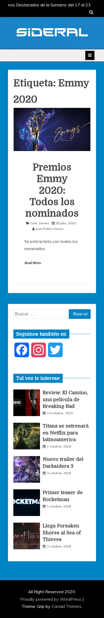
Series (44, 223)
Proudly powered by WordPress (51, 599)
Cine (33, 223)
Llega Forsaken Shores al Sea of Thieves (62, 532)
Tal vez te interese (38, 378)
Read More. (33, 263)
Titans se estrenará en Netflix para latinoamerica (66, 432)
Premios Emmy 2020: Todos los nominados (52, 190)
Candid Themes (66, 606)
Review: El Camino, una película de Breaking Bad (65, 399)
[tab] (38, 378)
